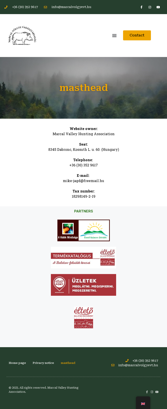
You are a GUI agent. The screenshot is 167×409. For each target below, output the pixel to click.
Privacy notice (43, 363)
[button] (114, 35)
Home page (17, 363)
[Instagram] (150, 7)
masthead (68, 363)
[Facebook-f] (141, 7)
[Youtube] (158, 7)
